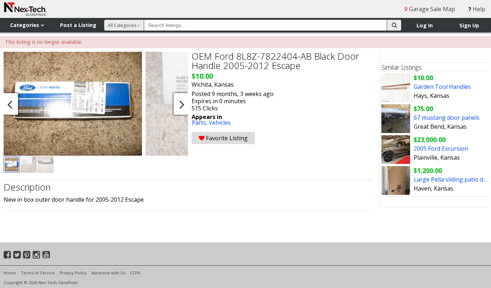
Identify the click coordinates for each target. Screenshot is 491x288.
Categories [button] (25, 25)
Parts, (200, 123)
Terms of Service (38, 272)
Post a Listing (78, 25)
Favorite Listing (226, 138)
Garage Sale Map (431, 9)
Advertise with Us (108, 272)
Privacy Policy (73, 272)
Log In (425, 25)
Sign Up (469, 25)
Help (478, 9)
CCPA (135, 272)
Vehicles (220, 123)
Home (10, 272)
